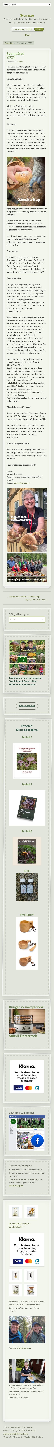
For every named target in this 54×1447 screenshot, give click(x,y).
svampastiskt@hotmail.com (15, 1434)
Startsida (9, 43)
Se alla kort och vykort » (20, 1224)
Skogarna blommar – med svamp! (23, 596)
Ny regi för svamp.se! (36, 600)
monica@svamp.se (22, 483)
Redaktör (21, 61)
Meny (27, 35)
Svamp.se (27, 15)
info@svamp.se (16, 1186)
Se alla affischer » (17, 1227)
